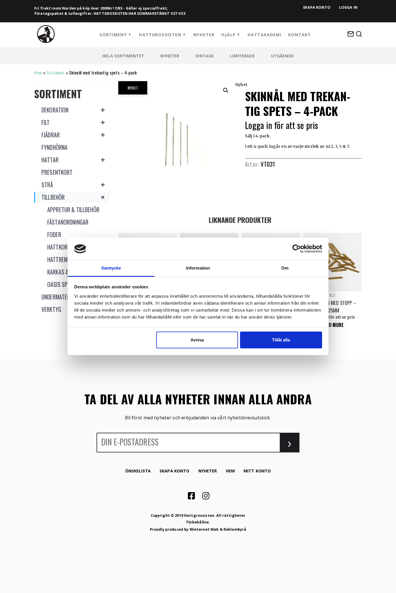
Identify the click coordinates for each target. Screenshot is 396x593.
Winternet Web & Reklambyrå (218, 529)
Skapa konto (316, 7)
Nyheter (204, 34)
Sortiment (113, 34)
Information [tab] (198, 267)
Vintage (204, 56)
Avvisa (197, 339)
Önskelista (138, 471)
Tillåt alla (281, 339)
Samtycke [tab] (111, 267)
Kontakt (299, 34)
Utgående (282, 56)
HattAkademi (264, 34)
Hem (38, 72)
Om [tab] (284, 267)
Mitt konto (257, 471)
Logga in (348, 7)
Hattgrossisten (160, 34)
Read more (332, 325)
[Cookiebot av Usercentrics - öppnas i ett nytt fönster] (296, 248)
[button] (226, 90)
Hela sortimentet (123, 56)
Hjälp (228, 34)
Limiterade (242, 56)
